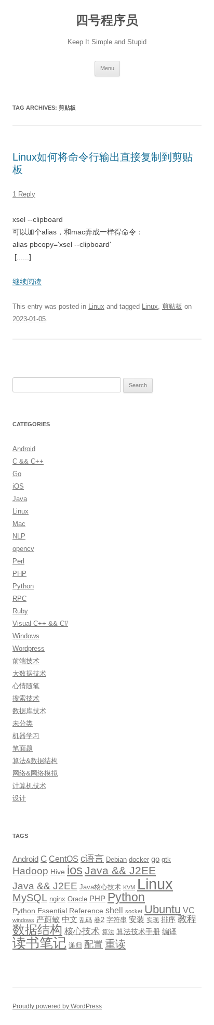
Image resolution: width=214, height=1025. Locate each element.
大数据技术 (29, 673)
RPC (19, 598)
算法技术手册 (138, 931)
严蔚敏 (48, 919)
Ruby (20, 611)
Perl (18, 561)
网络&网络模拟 (35, 773)
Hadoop (30, 870)
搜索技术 (25, 698)
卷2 (99, 920)
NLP (18, 536)
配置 (93, 944)
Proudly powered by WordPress (57, 1006)
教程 (187, 919)
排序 (168, 919)
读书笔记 (39, 943)
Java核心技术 (100, 887)
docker (139, 859)
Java (19, 499)
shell (114, 910)
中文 (69, 919)
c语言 (92, 858)
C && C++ (28, 461)
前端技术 (25, 661)
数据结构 (37, 930)
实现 (152, 920)
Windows (25, 636)
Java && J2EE (120, 870)
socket (133, 911)
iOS (18, 486)
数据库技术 (29, 711)
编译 (169, 931)
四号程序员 (107, 20)
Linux (96, 306)
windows (23, 920)
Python (23, 586)
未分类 (22, 723)
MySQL (29, 897)
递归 (75, 945)
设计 (19, 798)
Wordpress (28, 648)
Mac (18, 524)
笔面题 (22, 748)
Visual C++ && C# (40, 623)
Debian (116, 859)
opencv (23, 549)
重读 (115, 944)
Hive (57, 872)
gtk (166, 859)
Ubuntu (162, 909)
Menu (107, 68)
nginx (57, 899)
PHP (19, 573)
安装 (136, 919)
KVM (129, 887)
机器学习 (25, 736)
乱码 (85, 920)
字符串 (116, 920)
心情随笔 (25, 686)
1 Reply (23, 194)
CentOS (63, 858)
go (155, 859)
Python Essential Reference (57, 910)
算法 (108, 932)
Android (23, 449)
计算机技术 (29, 786)
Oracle (77, 899)
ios (75, 870)
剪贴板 (172, 306)
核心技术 (82, 931)
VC (189, 910)
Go (16, 474)
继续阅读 (27, 282)
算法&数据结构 (35, 761)
